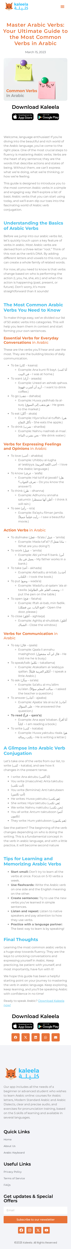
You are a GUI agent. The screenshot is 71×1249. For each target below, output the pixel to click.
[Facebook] (21, 1230)
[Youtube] (46, 1230)
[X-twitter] (38, 1230)
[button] (63, 7)
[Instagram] (29, 1230)
